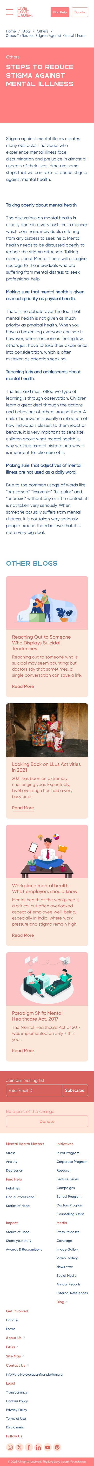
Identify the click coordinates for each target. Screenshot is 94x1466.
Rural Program (68, 1153)
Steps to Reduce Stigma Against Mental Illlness (45, 35)
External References (72, 1293)
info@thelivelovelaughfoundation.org (34, 1374)
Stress (10, 1153)
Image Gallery (68, 1249)
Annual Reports (69, 1284)
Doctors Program (70, 1205)
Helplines (13, 1188)
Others (42, 31)
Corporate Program (72, 1162)
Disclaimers (15, 1427)
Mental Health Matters (25, 1144)
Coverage (64, 1241)
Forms (10, 1329)
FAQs (10, 1347)
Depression (14, 1170)
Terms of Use (16, 1418)
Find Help (60, 12)
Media (62, 1223)
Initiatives (65, 1144)
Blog (26, 31)
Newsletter (65, 1267)
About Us (13, 1338)
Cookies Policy (17, 1401)
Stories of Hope (18, 1206)
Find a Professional (20, 1197)
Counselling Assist (70, 1214)
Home (11, 31)
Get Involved (17, 1311)
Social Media (67, 1275)
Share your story (18, 1241)
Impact (12, 1223)
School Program (69, 1196)
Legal (10, 1383)
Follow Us (14, 1436)
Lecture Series (68, 1179)
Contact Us (15, 1365)
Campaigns (66, 1188)
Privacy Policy (16, 1410)
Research (64, 1170)
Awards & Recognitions (24, 1249)
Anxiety (11, 1162)
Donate (79, 12)
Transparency (16, 1392)
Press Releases (68, 1232)
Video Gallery (67, 1258)
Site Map (13, 1356)
